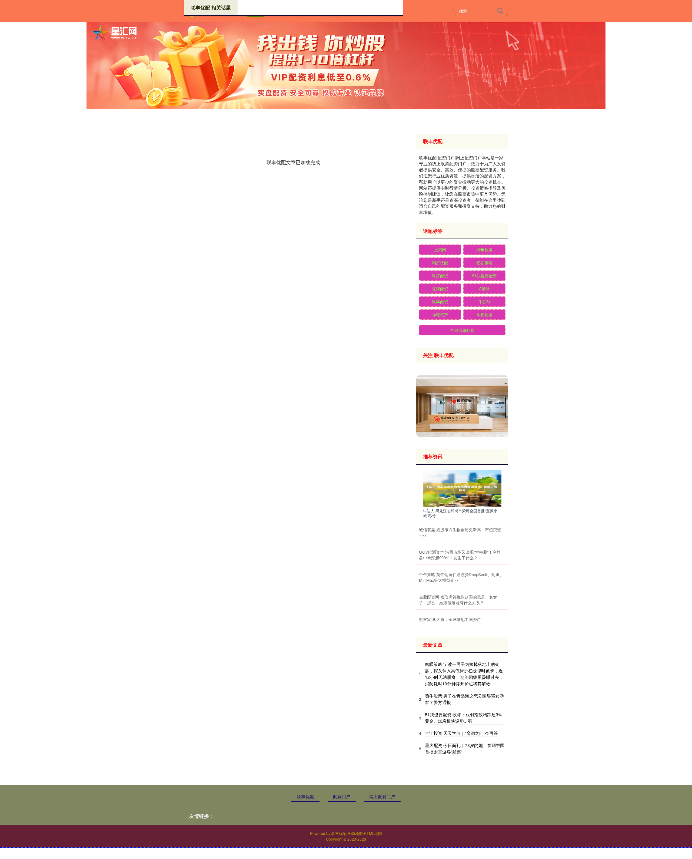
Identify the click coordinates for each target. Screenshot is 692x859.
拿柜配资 (484, 314)
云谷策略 (484, 262)
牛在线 (484, 301)
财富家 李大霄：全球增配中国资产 (450, 619)
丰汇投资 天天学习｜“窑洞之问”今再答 (461, 733)
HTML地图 (373, 833)
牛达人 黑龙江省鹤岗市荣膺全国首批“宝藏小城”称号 (460, 513)
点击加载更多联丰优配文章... (293, 162)
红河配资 (440, 288)
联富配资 (440, 275)
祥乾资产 (440, 314)
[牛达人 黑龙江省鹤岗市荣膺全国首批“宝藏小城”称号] (462, 488)
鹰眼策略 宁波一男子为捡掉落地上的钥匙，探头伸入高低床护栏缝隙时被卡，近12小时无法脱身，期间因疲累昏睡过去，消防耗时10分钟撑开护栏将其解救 (464, 674)
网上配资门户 (382, 796)
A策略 (484, 288)
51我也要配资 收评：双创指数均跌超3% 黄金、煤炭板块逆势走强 (463, 717)
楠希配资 (484, 249)
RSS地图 (355, 833)
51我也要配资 (484, 275)
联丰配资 (440, 301)
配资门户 (341, 796)
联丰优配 (305, 796)
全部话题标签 (462, 330)
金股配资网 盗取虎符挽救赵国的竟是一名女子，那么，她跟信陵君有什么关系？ (458, 599)
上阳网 (440, 249)
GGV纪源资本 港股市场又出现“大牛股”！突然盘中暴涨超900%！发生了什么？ (460, 554)
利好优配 (440, 262)
